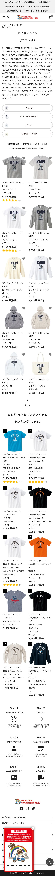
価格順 (36, 144)
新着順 (44, 144)
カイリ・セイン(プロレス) (12, 25)
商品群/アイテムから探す (13, 823)
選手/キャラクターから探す (14, 817)
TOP (4, 24)
